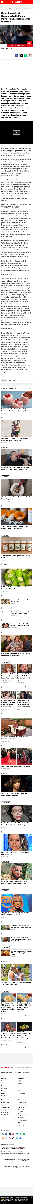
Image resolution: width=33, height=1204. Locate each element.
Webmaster (21, 1117)
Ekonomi (3, 1081)
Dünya (3, 1095)
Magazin (3, 1086)
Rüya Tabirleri (5, 1112)
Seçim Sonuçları (5, 1107)
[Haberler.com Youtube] (9, 1138)
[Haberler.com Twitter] (9, 1134)
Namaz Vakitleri (5, 1105)
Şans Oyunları (5, 1110)
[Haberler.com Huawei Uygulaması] (21, 1148)
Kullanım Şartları (22, 1102)
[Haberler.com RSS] (2, 1138)
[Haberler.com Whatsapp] (20, 1134)
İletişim (15, 1072)
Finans (19, 1086)
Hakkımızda (4, 1072)
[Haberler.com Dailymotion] (20, 1138)
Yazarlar (20, 1090)
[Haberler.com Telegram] (17, 1138)
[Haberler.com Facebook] (6, 1134)
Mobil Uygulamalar (23, 1120)
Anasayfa (4, 9)
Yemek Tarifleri (5, 1115)
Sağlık (19, 1081)
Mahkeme (4, 380)
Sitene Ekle (21, 1125)
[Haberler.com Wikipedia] (6, 1138)
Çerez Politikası (22, 1107)
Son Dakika (4, 1088)
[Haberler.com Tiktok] (13, 1138)
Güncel (11, 9)
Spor (2, 1083)
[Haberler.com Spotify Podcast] (24, 1134)
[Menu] (2, 2)
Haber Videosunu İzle (16, 45)
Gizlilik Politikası (22, 1105)
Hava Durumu (5, 1102)
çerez (2, 1199)
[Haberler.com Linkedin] (17, 1134)
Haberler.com (5, 1099)
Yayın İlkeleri (27, 1072)
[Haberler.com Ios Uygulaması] (5, 1148)
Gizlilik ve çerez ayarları (8, 1166)
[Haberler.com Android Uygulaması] (13, 1148)
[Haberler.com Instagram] (13, 1134)
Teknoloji (20, 1083)
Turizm (19, 1088)
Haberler (3, 1078)
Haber (10, 1163)
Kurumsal (20, 1099)
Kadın (10, 380)
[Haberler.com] (7, 1067)
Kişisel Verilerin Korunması (22, 1110)
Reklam (10, 1072)
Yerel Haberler (21, 1093)
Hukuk (14, 380)
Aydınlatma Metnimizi (12, 1202)
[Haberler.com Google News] (2, 1134)
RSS (19, 1122)
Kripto (2, 1090)
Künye (20, 1072)
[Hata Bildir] (17, 1166)
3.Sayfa (3, 1093)
